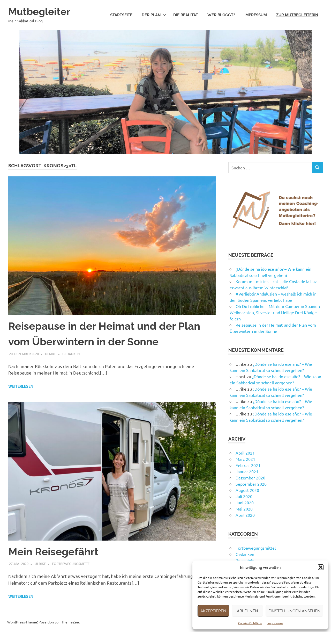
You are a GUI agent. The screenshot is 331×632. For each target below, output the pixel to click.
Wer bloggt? (221, 15)
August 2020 (247, 490)
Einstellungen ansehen (294, 611)
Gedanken (71, 353)
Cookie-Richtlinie (250, 623)
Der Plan (151, 15)
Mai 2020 (244, 508)
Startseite (121, 15)
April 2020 (245, 515)
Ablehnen (247, 611)
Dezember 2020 (250, 477)
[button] (320, 567)
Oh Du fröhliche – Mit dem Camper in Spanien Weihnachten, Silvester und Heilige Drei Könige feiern (275, 312)
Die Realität (185, 15)
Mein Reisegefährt (53, 551)
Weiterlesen (20, 386)
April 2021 (245, 452)
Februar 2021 (248, 465)
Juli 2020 (244, 496)
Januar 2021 (247, 471)
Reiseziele (245, 560)
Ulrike (50, 353)
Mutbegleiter (39, 11)
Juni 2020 (245, 502)
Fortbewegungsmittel (71, 563)
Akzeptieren (213, 611)
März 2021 (245, 459)
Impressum (275, 623)
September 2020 (251, 483)
